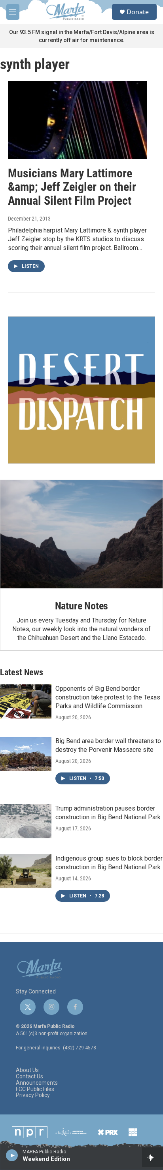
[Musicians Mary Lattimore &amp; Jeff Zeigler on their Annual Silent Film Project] (77, 120)
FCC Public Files (35, 1089)
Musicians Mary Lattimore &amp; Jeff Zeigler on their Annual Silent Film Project (72, 187)
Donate (138, 11)
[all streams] (152, 1157)
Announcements (37, 1083)
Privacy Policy (33, 1095)
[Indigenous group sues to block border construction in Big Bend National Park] (25, 871)
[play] (12, 1155)
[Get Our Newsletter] (81, 390)
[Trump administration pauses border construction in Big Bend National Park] (25, 821)
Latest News (21, 672)
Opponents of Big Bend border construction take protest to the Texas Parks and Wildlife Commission (107, 697)
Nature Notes (81, 606)
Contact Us (29, 1077)
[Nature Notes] (81, 534)
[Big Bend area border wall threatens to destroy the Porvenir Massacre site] (25, 754)
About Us (27, 1070)
